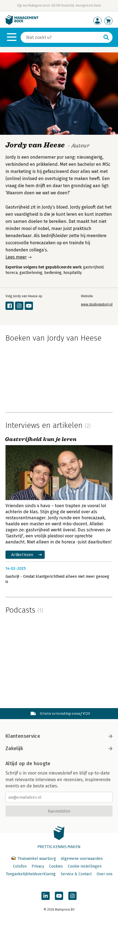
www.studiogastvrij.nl (97, 304)
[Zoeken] (106, 37)
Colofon (20, 866)
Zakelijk (14, 748)
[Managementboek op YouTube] (59, 896)
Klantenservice (22, 736)
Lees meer (16, 257)
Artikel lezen (22, 554)
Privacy (38, 866)
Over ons (105, 874)
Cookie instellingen (85, 866)
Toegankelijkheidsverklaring (31, 874)
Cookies (56, 866)
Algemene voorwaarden (82, 858)
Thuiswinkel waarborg (36, 858)
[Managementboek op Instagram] (72, 896)
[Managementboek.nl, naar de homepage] (21, 23)
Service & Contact (76, 874)
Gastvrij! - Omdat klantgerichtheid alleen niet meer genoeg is (57, 579)
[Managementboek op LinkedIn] (45, 896)
